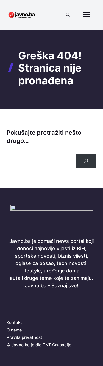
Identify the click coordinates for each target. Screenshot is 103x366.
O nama (14, 330)
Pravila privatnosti (25, 337)
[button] (68, 15)
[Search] (86, 161)
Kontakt (14, 322)
